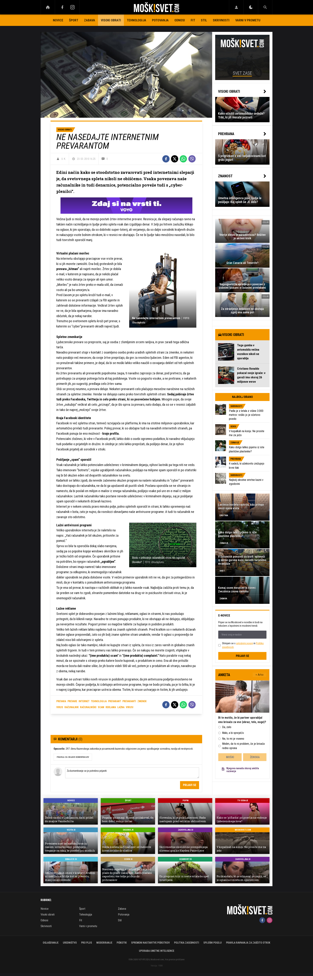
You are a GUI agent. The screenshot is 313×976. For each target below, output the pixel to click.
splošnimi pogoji (244, 643)
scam (101, 707)
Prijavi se (189, 785)
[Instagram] (72, 7)
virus (59, 707)
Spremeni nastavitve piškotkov (150, 942)
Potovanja (160, 20)
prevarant (114, 701)
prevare (72, 701)
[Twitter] (174, 158)
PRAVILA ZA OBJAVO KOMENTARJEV (73, 757)
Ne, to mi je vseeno (233, 738)
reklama (111, 707)
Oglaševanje (51, 942)
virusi (129, 707)
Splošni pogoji (212, 942)
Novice (58, 20)
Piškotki (122, 942)
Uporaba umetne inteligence (156, 950)
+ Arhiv (260, 674)
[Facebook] (62, 7)
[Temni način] (251, 7)
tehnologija (99, 701)
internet (84, 701)
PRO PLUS (86, 942)
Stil (204, 20)
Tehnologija (136, 20)
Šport (73, 20)
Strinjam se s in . (243, 645)
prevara (61, 701)
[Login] (236, 7)
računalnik (71, 707)
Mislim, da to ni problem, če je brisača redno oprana (243, 746)
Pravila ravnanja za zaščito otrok (248, 942)
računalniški (88, 707)
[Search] (265, 7)
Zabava (89, 20)
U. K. (63, 158)
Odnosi (179, 20)
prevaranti (129, 701)
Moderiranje (104, 942)
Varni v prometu (247, 20)
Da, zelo (226, 727)
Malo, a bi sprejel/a (233, 733)
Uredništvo (70, 942)
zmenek (142, 701)
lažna (120, 707)
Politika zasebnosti (186, 942)
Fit (193, 20)
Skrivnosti (221, 20)
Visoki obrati (111, 20)
